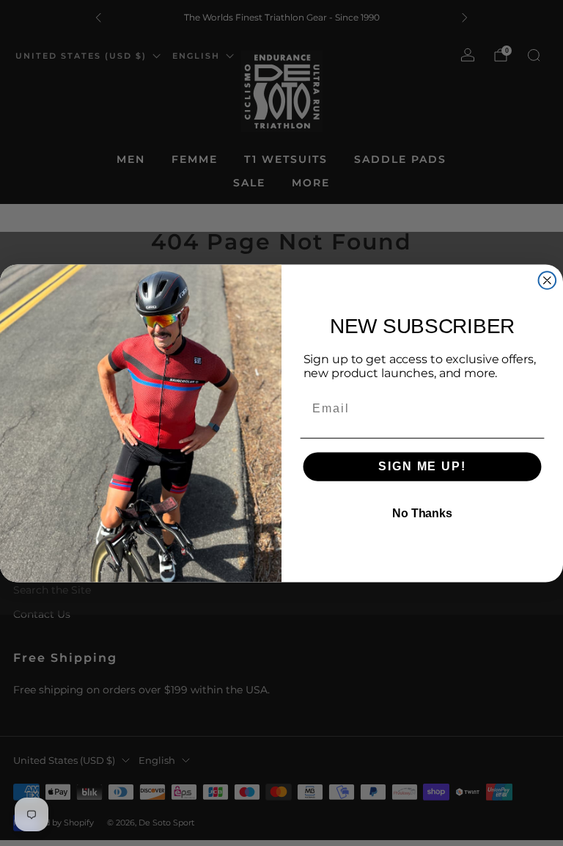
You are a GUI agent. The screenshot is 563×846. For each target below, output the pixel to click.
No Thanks (422, 513)
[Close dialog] (547, 280)
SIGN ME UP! (422, 466)
